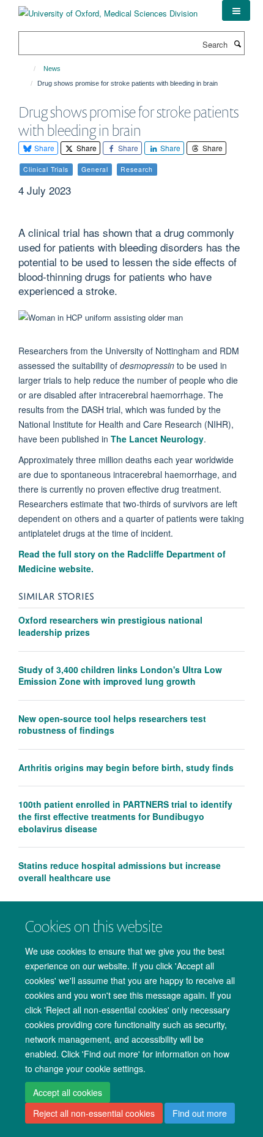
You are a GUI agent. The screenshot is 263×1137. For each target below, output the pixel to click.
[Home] (29, 68)
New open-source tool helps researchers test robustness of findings (112, 724)
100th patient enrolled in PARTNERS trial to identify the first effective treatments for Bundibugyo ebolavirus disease (125, 816)
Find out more (199, 1113)
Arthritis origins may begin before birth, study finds (126, 767)
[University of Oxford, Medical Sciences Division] (108, 9)
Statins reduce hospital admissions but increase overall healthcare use (119, 871)
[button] (236, 10)
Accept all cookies (67, 1092)
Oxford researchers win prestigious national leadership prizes (110, 626)
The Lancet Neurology (157, 439)
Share (43, 148)
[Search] (237, 43)
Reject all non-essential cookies (94, 1113)
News (52, 68)
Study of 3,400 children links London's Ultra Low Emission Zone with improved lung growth (120, 675)
